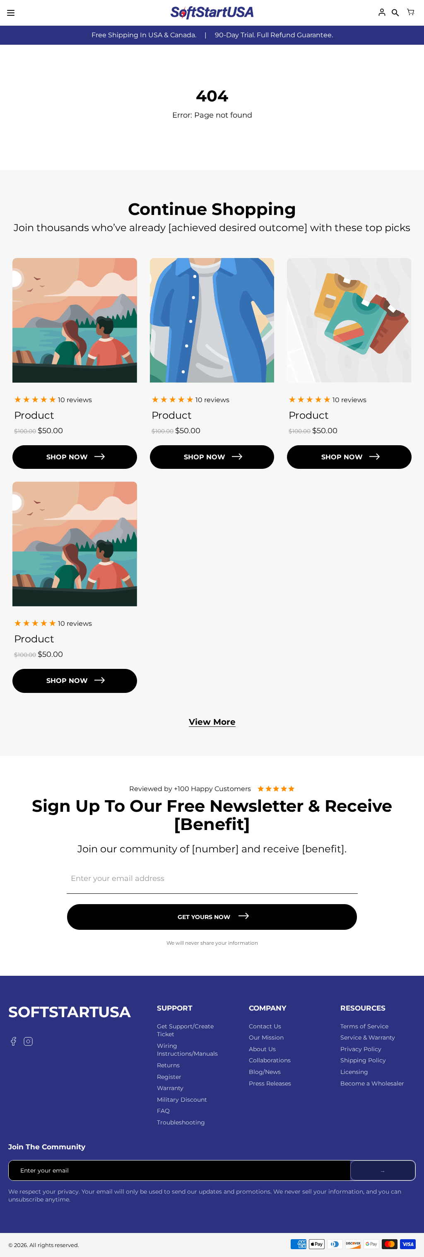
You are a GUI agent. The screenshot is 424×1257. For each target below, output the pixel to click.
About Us (262, 1049)
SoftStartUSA (69, 1012)
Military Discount (182, 1099)
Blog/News (265, 1072)
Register (169, 1077)
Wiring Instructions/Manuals (187, 1050)
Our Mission (266, 1037)
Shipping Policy (363, 1060)
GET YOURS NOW (204, 917)
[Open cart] (411, 13)
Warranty (170, 1088)
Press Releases (270, 1083)
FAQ (163, 1111)
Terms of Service (364, 1026)
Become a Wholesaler (372, 1083)
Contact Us (265, 1026)
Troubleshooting (181, 1122)
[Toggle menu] (10, 13)
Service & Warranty (367, 1037)
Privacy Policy (360, 1049)
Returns (168, 1065)
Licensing (354, 1072)
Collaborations (270, 1060)
